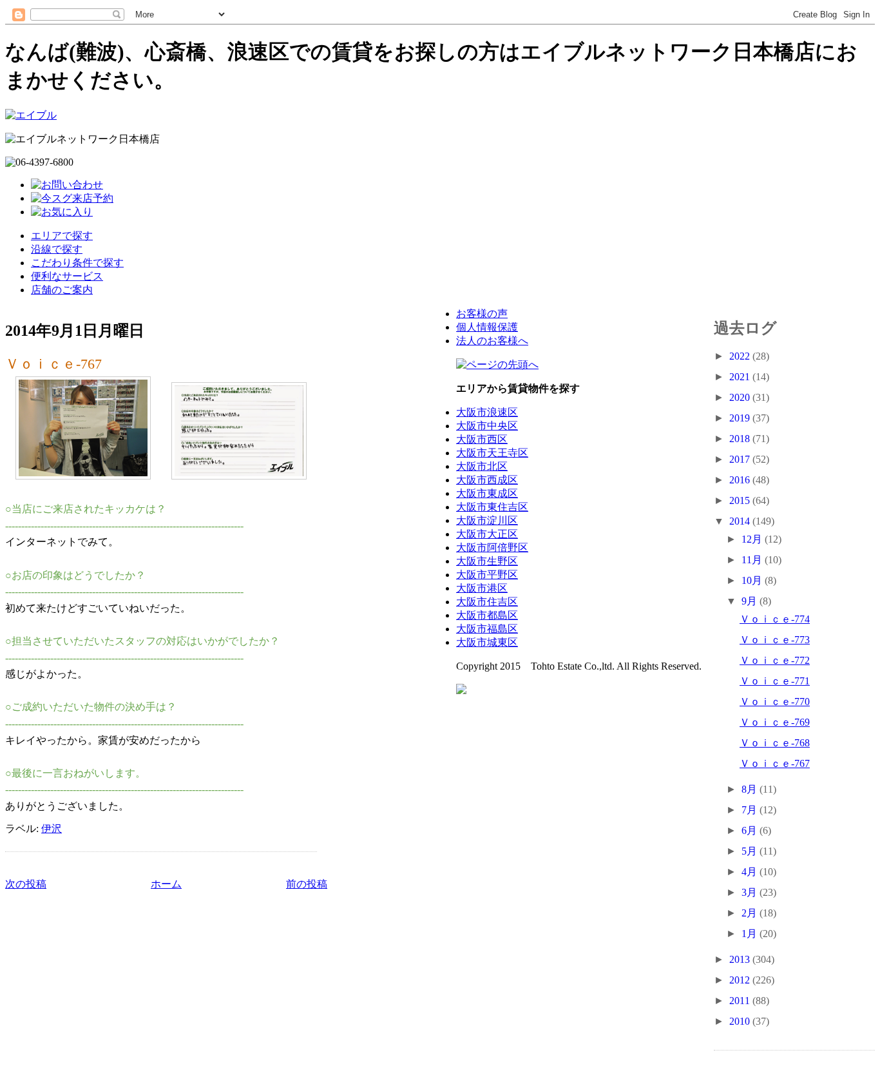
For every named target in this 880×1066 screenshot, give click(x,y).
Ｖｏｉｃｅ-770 (775, 701)
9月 (750, 601)
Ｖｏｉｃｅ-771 (775, 680)
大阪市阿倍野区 (492, 547)
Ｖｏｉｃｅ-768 (775, 742)
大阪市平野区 (487, 574)
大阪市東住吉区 (492, 506)
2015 (740, 500)
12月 (753, 539)
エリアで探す (62, 235)
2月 (750, 912)
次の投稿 (25, 883)
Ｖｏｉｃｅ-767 (53, 364)
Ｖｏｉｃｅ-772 (775, 660)
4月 (750, 871)
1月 (750, 933)
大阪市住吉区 (487, 601)
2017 (740, 459)
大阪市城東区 (487, 642)
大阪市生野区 (487, 561)
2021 (740, 376)
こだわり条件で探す (77, 262)
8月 (750, 789)
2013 (740, 959)
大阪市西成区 (487, 479)
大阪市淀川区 (487, 520)
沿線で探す (56, 249)
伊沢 (51, 828)
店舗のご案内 (62, 289)
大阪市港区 (482, 588)
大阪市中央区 (487, 425)
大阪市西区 (482, 439)
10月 (753, 580)
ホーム (166, 883)
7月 (750, 809)
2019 (740, 417)
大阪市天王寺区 (492, 452)
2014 (740, 521)
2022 (740, 356)
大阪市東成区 (487, 493)
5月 (750, 851)
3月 (750, 892)
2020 (740, 397)
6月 (750, 830)
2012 (740, 979)
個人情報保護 (487, 327)
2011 (740, 1000)
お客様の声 (482, 313)
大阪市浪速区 (487, 412)
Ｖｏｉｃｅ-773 (775, 639)
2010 (740, 1021)
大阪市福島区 (487, 628)
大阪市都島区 (487, 615)
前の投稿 (306, 883)
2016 (740, 479)
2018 (740, 438)
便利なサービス (67, 276)
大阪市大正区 (487, 533)
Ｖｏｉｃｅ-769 (775, 722)
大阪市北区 (482, 466)
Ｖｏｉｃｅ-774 (775, 619)
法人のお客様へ (492, 340)
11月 (753, 559)
